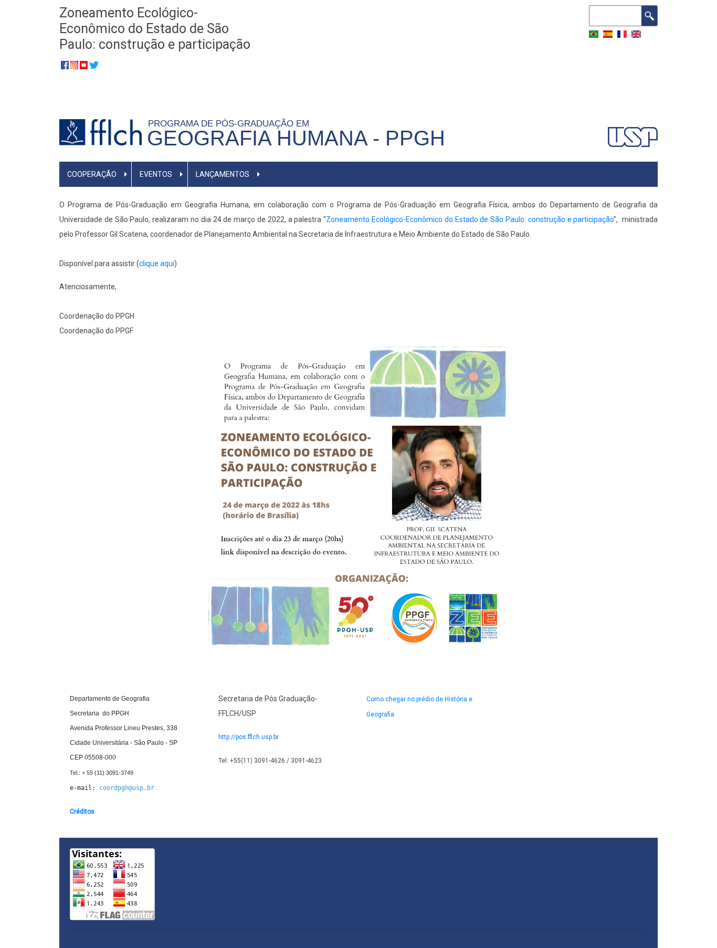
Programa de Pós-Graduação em (231, 123)
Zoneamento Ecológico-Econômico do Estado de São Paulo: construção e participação (470, 219)
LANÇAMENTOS (222, 174)
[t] (94, 64)
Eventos (156, 174)
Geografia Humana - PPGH (296, 138)
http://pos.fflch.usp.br (248, 737)
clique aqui (156, 263)
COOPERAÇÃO (92, 174)
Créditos (82, 811)
